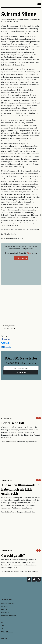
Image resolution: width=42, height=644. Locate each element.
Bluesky (7, 343)
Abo (2, 626)
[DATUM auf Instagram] (38, 579)
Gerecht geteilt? (13, 555)
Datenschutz (5, 612)
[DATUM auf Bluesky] (34, 579)
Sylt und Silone (18, 14)
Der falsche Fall (12, 423)
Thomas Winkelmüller (12, 571)
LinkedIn (7, 347)
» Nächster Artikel (8, 329)
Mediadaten (4, 606)
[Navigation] (39, 4)
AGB (2, 629)
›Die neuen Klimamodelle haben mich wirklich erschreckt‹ (20, 489)
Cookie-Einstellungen (7, 603)
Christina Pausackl (10, 441)
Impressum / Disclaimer (8, 615)
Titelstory (6, 480)
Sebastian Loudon (10, 19)
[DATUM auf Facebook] (29, 579)
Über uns (4, 609)
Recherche (6, 418)
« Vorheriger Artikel (8, 326)
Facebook (7, 339)
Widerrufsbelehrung (7, 632)
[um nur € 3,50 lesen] (38, 418)
